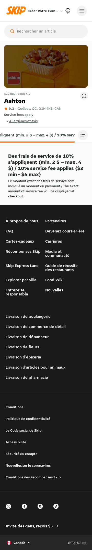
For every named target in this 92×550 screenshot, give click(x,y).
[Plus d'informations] (84, 96)
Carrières (53, 241)
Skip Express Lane (22, 265)
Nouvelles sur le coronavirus (28, 465)
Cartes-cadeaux (20, 241)
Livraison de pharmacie (27, 377)
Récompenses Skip (23, 251)
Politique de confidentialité (28, 418)
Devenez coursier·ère (65, 231)
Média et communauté (57, 253)
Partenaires (55, 221)
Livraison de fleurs (22, 347)
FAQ (9, 231)
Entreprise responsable (17, 292)
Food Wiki (54, 279)
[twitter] (10, 510)
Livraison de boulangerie (28, 316)
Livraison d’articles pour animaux (35, 367)
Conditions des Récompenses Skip (33, 477)
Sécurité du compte (22, 453)
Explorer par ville (21, 279)
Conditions (14, 407)
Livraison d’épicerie (23, 357)
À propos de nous (22, 221)
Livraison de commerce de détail (36, 326)
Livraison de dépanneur (27, 336)
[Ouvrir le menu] (82, 11)
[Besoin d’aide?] (68, 10)
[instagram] (41, 510)
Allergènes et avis (23, 121)
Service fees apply (18, 114)
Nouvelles (54, 290)
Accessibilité (16, 442)
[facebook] (25, 510)
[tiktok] (57, 510)
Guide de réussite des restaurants (61, 267)
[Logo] (17, 10)
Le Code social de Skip (23, 430)
